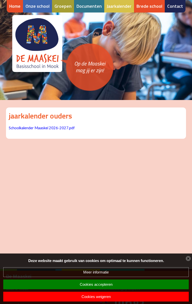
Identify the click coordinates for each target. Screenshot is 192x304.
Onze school (38, 6)
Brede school (149, 6)
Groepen (63, 6)
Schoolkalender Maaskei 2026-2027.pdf (42, 128)
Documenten (89, 6)
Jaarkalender (119, 6)
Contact (175, 6)
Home (14, 6)
